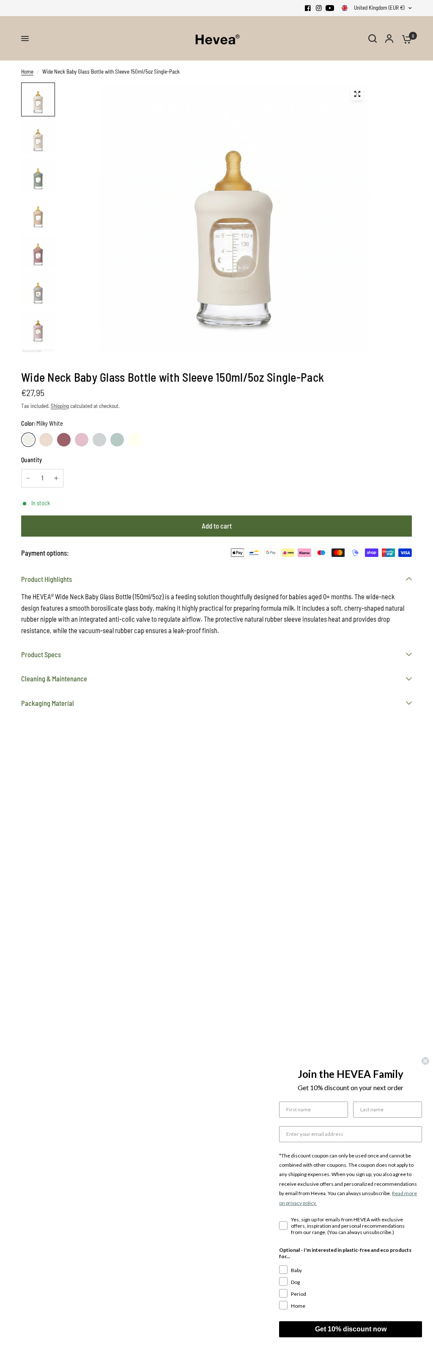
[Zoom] (357, 94)
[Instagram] (318, 8)
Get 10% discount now (350, 1329)
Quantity (31, 459)
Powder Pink (81, 439)
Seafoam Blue (117, 439)
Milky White (28, 439)
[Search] (372, 38)
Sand (46, 439)
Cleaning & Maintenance (54, 678)
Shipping (60, 405)
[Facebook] (307, 8)
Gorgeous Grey (99, 439)
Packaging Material (47, 703)
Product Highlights (46, 579)
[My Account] (389, 38)
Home (27, 71)
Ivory (135, 439)
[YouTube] (329, 8)
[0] (404, 38)
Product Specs (41, 654)
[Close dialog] (425, 1061)
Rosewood (64, 439)
